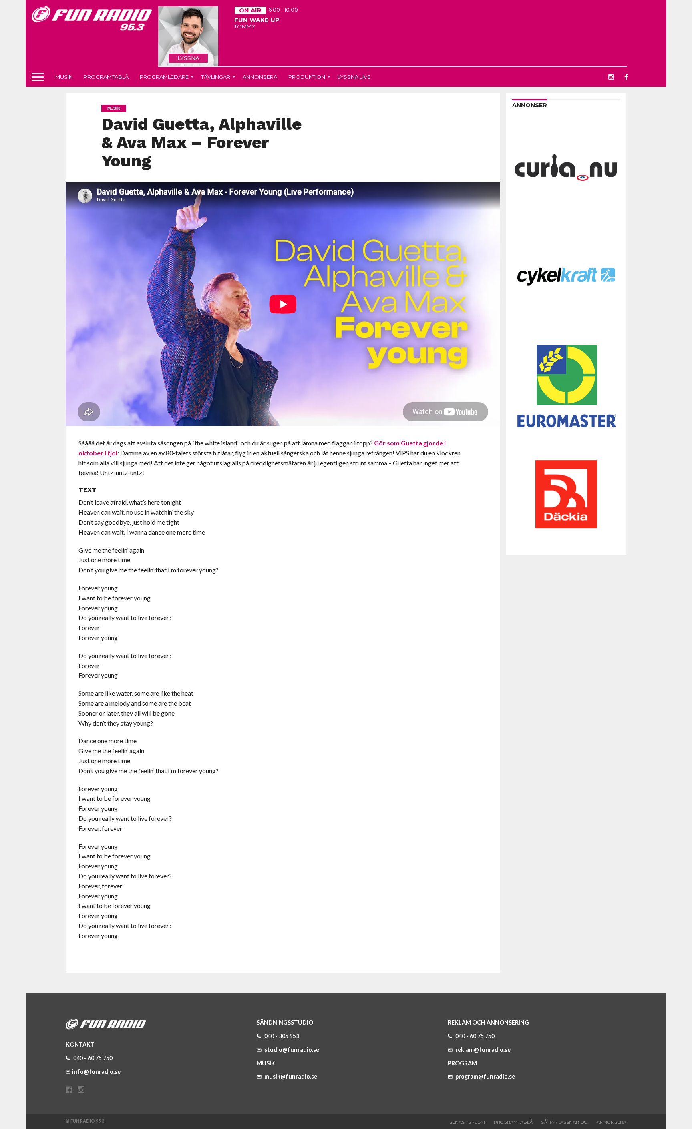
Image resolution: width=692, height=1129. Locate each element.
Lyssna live (354, 77)
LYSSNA (188, 58)
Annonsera (260, 77)
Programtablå (106, 77)
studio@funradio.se (291, 1049)
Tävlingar (215, 77)
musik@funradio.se (290, 1076)
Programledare (164, 77)
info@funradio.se (96, 1071)
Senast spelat (467, 1122)
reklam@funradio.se (482, 1049)
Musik (63, 77)
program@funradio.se (484, 1076)
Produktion (306, 77)
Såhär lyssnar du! (565, 1122)
